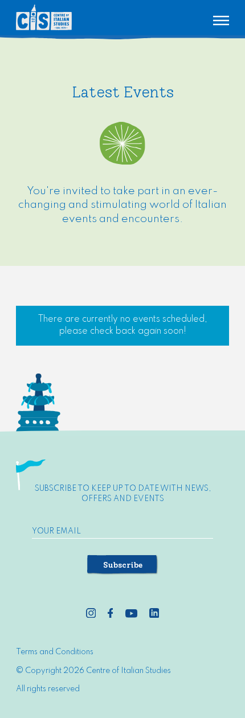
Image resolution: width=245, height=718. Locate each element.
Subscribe (122, 565)
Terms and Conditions (54, 652)
